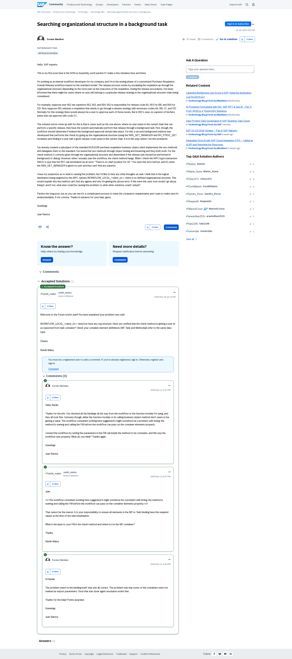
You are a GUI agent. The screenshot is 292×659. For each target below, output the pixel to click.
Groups (99, 4)
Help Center (151, 4)
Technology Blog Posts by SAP (205, 124)
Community (56, 4)
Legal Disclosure (105, 654)
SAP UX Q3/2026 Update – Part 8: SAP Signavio (211, 130)
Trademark (121, 654)
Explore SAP (236, 4)
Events (137, 4)
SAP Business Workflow (47, 53)
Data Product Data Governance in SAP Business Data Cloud (218, 121)
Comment (171, 227)
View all (190, 239)
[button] (242, 39)
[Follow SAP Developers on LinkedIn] (230, 654)
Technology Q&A (97, 12)
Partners (126, 4)
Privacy (62, 654)
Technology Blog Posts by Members (208, 101)
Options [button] (253, 24)
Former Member (55, 39)
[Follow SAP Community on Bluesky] (220, 654)
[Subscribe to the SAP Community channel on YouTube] (225, 654)
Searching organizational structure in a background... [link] (129, 12)
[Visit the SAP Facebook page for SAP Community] (214, 654)
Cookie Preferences (150, 654)
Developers (113, 4)
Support (133, 654)
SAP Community (43, 12)
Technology (83, 12)
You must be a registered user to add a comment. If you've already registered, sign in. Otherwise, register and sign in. (105, 361)
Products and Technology (79, 4)
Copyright (89, 654)
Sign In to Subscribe (238, 24)
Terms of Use (75, 654)
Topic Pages (166, 4)
